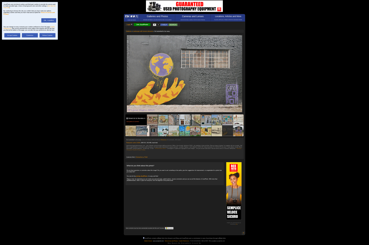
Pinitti (146, 157)
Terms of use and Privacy (171, 241)
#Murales (239, 148)
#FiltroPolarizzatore (160, 148)
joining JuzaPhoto (141, 176)
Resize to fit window (186, 39)
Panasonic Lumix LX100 (133, 142)
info (236, 224)
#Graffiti (134, 150)
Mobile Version (148, 241)
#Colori (139, 150)
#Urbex (143, 150)
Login (129, 24)
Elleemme (164, 140)
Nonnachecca (140, 157)
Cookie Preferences (184, 241)
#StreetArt (129, 150)
